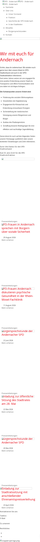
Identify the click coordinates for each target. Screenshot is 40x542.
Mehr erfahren (8, 507)
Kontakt (9, 35)
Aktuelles (9, 28)
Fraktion (11, 17)
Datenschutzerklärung (12, 536)
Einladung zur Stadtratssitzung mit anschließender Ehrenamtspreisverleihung (18, 493)
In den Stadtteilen (15, 24)
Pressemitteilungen (9, 221)
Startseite (9, 7)
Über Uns (9, 10)
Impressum (7, 533)
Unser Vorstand (14, 14)
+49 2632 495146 (13, 516)
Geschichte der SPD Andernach (20, 21)
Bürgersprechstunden (17, 31)
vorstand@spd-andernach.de (17, 518)
